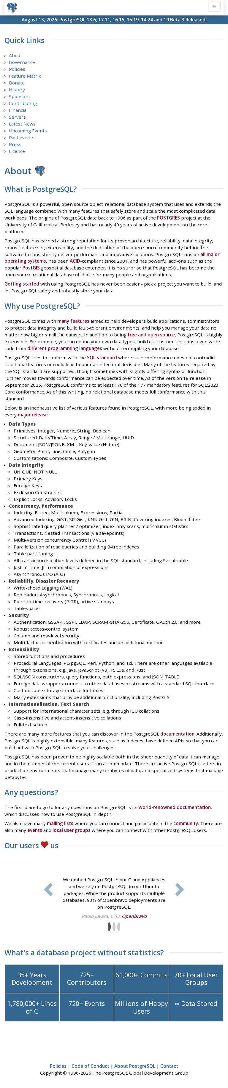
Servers (17, 117)
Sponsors (19, 96)
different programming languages (64, 348)
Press (15, 144)
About (15, 55)
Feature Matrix (25, 76)
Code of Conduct (90, 1066)
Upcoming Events (28, 131)
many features (73, 321)
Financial (18, 110)
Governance (22, 62)
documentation (177, 734)
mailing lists (60, 823)
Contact (169, 1066)
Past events (21, 137)
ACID (75, 261)
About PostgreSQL (134, 1066)
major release (33, 415)
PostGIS (31, 268)
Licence (17, 151)
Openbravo (134, 916)
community (185, 823)
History (17, 90)
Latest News (22, 124)
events (34, 830)
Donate (17, 83)
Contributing (23, 103)
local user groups (72, 830)
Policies (17, 69)
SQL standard (102, 357)
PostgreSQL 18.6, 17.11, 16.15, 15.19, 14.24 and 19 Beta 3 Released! (133, 20)
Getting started (21, 284)
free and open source (151, 335)
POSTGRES (168, 218)
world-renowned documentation (175, 807)
